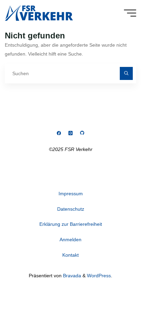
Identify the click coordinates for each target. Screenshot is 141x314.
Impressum (71, 193)
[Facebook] (59, 133)
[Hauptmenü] (130, 13)
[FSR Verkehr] (39, 12)
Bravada (71, 275)
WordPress (99, 275)
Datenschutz (70, 209)
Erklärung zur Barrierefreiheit (70, 224)
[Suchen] (126, 73)
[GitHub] (82, 133)
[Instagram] (70, 133)
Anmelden (70, 239)
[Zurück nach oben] (114, 287)
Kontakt (70, 255)
